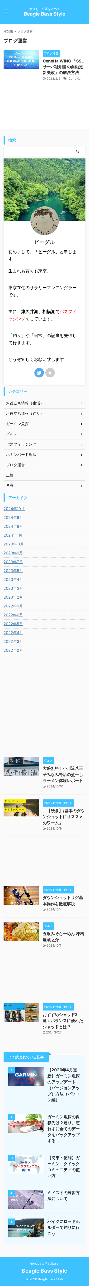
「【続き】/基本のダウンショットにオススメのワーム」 (64, 816)
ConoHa (74, 78)
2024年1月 (13, 535)
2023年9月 (13, 552)
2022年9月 (13, 606)
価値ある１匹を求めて (44, 1263)
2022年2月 (13, 650)
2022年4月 (13, 632)
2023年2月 (13, 597)
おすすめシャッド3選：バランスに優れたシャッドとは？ (63, 1020)
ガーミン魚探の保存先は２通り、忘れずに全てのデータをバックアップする (63, 1128)
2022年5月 (13, 623)
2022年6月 (13, 614)
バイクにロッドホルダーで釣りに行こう (63, 1227)
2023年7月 (13, 561)
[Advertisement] (44, 861)
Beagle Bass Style (44, 14)
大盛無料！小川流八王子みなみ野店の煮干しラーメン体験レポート (63, 774)
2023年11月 (14, 544)
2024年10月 (14, 508)
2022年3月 (13, 641)
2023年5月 (13, 570)
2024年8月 (13, 526)
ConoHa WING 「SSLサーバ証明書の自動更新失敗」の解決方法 (63, 67)
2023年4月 (13, 579)
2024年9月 (13, 517)
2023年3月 (13, 588)
